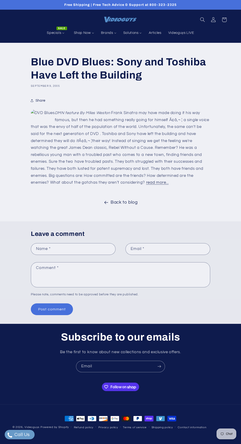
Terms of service (135, 427)
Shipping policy (162, 427)
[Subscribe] (159, 366)
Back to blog (124, 202)
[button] (202, 19)
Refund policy (84, 427)
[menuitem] (57, 33)
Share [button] (40, 100)
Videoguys (32, 427)
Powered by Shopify (54, 427)
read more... (157, 182)
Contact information (192, 427)
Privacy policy (108, 427)
